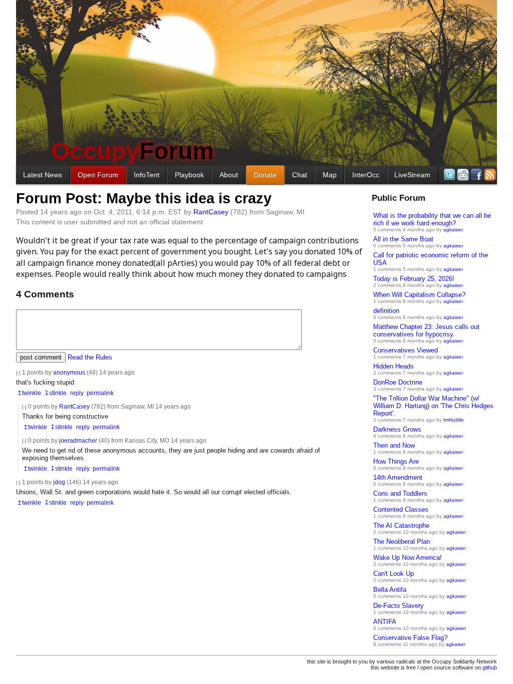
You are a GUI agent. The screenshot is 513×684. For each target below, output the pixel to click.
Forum (132, 151)
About (228, 175)
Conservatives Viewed (405, 350)
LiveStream (412, 175)
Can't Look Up (393, 573)
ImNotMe (453, 420)
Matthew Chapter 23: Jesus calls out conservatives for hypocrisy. (426, 330)
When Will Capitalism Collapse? (419, 294)
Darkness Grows (397, 429)
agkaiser (453, 229)
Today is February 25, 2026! (413, 278)
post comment (41, 357)
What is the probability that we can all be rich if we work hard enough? (432, 219)
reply (77, 393)
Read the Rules (90, 357)
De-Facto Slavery (398, 605)
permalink (100, 393)
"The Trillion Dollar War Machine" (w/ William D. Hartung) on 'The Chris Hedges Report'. (433, 406)
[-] (18, 373)
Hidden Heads (393, 366)
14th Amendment (397, 477)
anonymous (69, 372)
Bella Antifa (389, 589)
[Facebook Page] (475, 174)
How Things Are (396, 461)
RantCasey (210, 212)
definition (386, 310)
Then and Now (394, 445)
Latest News (42, 175)
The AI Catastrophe (401, 525)
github (489, 667)
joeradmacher (78, 440)
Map (330, 175)
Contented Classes (400, 509)
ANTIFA (384, 621)
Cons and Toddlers (400, 493)
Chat (299, 175)
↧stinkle (55, 393)
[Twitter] (448, 174)
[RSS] (489, 174)
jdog (59, 482)
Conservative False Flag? (410, 637)
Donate (265, 175)
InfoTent (146, 175)
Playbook (189, 175)
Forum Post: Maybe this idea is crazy (144, 198)
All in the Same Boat (403, 239)
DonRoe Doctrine (397, 382)
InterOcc (365, 175)
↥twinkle (29, 393)
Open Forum (98, 175)
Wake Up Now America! (407, 557)
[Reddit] (462, 174)
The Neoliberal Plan (401, 541)
